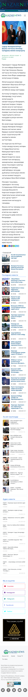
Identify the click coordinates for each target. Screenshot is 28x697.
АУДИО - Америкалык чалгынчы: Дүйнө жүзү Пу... (13, 518)
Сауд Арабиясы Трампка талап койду (18, 333)
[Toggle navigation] (25, 15)
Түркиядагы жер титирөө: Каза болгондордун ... (17, 428)
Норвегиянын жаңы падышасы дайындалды (17, 289)
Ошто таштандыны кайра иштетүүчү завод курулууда (17, 388)
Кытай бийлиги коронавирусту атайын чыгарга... (16, 481)
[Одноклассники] (7, 246)
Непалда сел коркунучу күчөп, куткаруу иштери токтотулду (16, 325)
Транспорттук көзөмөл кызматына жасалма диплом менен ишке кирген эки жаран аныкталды (18, 379)
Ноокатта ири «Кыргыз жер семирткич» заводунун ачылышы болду (18, 298)
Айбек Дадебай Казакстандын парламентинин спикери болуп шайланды (16, 343)
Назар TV (20, 656)
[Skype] (16, 246)
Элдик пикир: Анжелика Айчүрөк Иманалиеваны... (17, 451)
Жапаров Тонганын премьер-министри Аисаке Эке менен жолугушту (17, 267)
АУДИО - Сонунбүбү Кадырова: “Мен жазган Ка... (16, 489)
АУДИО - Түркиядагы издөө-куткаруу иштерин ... (12, 511)
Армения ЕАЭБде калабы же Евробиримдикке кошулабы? (17, 397)
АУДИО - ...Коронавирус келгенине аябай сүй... (14, 562)
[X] (5, 246)
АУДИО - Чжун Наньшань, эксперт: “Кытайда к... (12, 570)
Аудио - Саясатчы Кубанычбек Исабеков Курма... (13, 525)
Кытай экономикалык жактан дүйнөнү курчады (18, 256)
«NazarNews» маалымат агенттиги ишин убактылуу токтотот (18, 280)
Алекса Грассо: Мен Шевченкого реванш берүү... (16, 444)
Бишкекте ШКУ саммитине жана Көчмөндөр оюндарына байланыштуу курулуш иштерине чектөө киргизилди (17, 370)
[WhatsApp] (14, 246)
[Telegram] (18, 246)
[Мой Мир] (9, 246)
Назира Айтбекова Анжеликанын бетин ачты (17, 466)
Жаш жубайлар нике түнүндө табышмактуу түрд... (16, 437)
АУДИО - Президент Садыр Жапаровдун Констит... (13, 533)
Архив (13, 656)
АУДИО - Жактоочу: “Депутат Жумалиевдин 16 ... (10, 555)
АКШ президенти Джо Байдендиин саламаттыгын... (16, 422)
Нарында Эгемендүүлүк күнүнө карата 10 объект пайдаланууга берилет (18, 352)
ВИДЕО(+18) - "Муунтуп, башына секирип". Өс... (16, 473)
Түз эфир (4, 659)
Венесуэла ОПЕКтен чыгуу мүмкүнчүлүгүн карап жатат (18, 307)
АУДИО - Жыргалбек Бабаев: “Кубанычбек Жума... (10, 547)
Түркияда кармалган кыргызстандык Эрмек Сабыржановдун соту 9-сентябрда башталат (18, 316)
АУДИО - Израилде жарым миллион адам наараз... (14, 503)
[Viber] (12, 246)
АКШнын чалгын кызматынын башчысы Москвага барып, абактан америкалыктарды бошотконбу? (17, 361)
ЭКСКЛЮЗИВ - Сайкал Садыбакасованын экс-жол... (16, 459)
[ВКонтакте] (3, 246)
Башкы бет (5, 656)
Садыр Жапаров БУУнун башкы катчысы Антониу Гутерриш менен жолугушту (13, 49)
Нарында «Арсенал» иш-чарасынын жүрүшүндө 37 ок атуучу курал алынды (18, 406)
